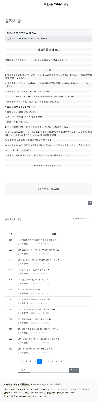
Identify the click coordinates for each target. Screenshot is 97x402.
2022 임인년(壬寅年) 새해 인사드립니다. (34, 280)
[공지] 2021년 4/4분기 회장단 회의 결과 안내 (35, 309)
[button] (7, 4)
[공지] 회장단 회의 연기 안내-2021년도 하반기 (36, 349)
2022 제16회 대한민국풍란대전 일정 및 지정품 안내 (38, 240)
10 (66, 361)
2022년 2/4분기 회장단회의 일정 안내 (33, 299)
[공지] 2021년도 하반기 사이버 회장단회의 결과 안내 (38, 339)
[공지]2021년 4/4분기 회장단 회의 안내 (33, 319)
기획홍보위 (24, 244)
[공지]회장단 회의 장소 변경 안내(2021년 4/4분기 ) (38, 329)
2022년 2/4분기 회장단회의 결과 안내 (33, 270)
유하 (11, 39)
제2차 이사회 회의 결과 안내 (29, 289)
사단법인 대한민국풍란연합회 (33, 384)
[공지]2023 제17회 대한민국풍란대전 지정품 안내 (37, 250)
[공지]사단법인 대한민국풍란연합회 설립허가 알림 (38, 260)
